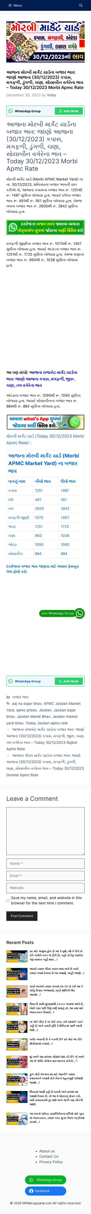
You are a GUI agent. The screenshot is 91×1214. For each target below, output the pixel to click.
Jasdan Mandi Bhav (33, 716)
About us (47, 1151)
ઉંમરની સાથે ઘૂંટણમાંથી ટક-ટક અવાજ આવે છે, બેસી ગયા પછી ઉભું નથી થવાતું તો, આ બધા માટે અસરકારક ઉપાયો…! (57, 1008)
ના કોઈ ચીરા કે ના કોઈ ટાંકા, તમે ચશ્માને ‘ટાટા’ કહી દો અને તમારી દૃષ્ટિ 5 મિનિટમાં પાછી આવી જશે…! (56, 1026)
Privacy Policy (51, 1162)
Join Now (71, 111)
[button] (81, 5)
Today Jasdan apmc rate (46, 723)
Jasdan (45, 710)
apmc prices (26, 710)
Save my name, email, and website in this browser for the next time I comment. (46, 900)
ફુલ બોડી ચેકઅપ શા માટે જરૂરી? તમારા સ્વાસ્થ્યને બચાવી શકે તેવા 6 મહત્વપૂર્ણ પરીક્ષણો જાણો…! (56, 1078)
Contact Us (48, 1156)
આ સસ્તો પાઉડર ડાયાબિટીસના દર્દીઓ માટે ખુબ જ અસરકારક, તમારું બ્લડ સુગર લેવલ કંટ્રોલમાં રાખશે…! (57, 1118)
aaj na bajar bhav (26, 703)
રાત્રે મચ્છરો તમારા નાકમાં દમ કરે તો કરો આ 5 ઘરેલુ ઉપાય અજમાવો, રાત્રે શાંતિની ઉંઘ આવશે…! (56, 990)
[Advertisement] (45, 320)
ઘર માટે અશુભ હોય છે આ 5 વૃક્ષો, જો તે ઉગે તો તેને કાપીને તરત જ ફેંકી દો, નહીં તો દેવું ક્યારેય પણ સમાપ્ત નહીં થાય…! (56, 955)
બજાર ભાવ (20, 697)
